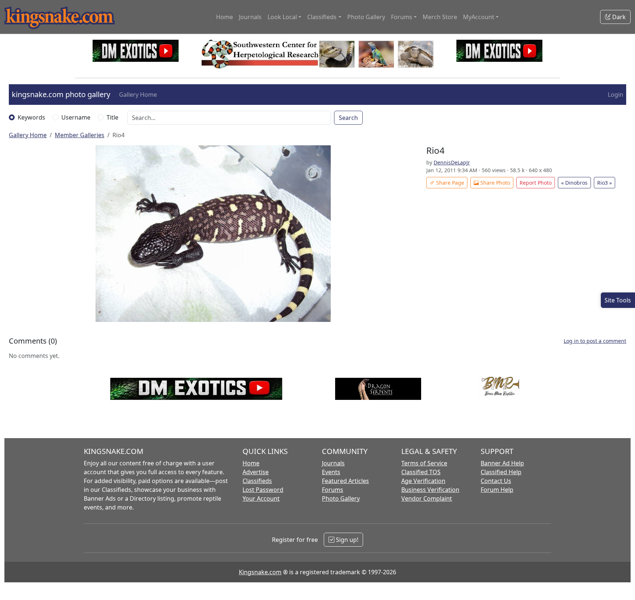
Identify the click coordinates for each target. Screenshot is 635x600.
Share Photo (494, 182)
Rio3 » (604, 182)
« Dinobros (574, 182)
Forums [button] (401, 17)
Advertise (256, 472)
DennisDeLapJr (452, 162)
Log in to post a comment (595, 340)
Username (75, 117)
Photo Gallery (366, 17)
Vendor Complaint (426, 498)
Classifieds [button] (322, 17)
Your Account (261, 498)
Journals (250, 17)
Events (331, 472)
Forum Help (497, 490)
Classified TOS (421, 472)
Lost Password (263, 490)
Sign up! (346, 540)
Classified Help (501, 472)
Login (615, 94)
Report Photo (536, 182)
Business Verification (430, 490)
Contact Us (496, 481)
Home (224, 17)
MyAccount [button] (478, 17)
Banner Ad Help (502, 463)
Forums (332, 490)
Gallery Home (138, 94)
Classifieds (257, 481)
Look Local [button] (282, 17)
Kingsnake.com (260, 572)
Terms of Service (424, 463)
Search (348, 118)
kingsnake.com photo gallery (61, 94)
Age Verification (423, 481)
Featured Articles (345, 481)
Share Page (449, 182)
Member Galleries (79, 135)
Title (112, 117)
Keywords (31, 117)
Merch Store (440, 17)
